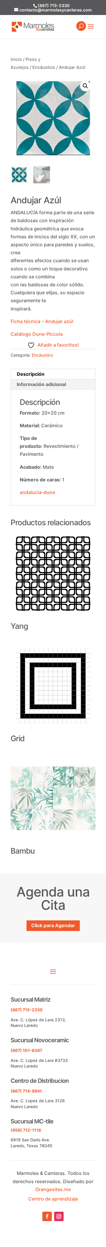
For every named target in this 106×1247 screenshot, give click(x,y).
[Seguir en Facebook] (47, 1216)
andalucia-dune (37, 492)
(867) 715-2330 (53, 5)
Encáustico (43, 67)
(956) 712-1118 (26, 1130)
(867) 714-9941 (26, 1090)
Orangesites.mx (53, 1189)
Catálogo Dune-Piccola (37, 334)
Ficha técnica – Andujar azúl (42, 321)
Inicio (16, 59)
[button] (85, 86)
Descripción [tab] (30, 374)
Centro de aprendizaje (53, 1199)
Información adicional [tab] (41, 384)
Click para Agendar (53, 925)
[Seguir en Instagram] (59, 1216)
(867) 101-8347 (26, 1050)
